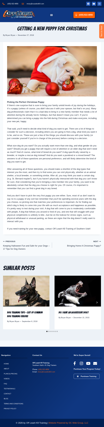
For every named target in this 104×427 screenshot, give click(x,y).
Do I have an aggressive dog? (74, 312)
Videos (7, 378)
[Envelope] (95, 363)
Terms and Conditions (13, 403)
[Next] (97, 302)
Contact (7, 393)
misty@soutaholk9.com (46, 372)
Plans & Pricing (10, 374)
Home (6, 364)
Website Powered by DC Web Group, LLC (68, 423)
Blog (6, 398)
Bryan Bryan (10, 35)
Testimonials (9, 388)
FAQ (5, 384)
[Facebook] (88, 4)
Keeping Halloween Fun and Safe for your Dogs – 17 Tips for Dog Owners (26, 245)
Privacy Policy (10, 408)
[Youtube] (94, 4)
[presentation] (26, 291)
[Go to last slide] (7, 302)
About (6, 368)
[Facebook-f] (74, 363)
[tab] (47, 331)
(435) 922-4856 (43, 369)
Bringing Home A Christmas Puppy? (84, 244)
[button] (51, 15)
